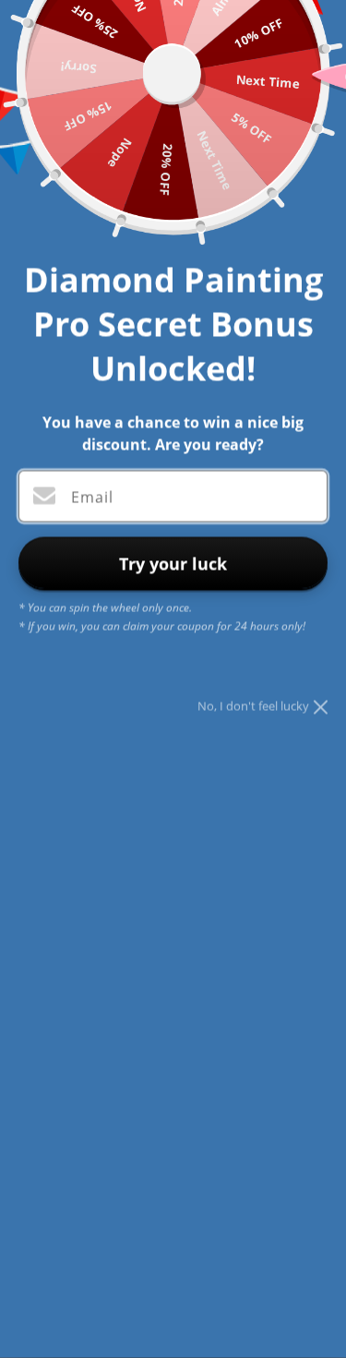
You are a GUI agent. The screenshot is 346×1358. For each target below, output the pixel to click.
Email (92, 497)
